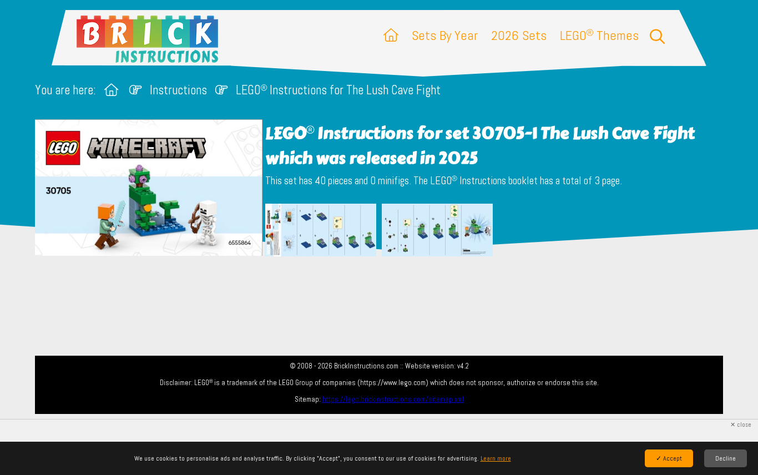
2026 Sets (519, 35)
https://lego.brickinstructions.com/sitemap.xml (393, 399)
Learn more (496, 458)
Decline (725, 458)
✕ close (740, 425)
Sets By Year (445, 35)
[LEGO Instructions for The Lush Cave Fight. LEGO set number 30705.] (320, 231)
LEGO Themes (599, 35)
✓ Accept (669, 458)
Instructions (178, 90)
